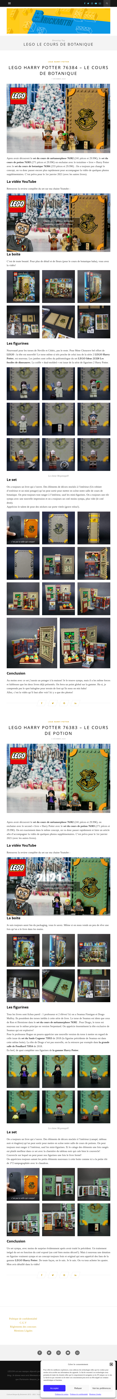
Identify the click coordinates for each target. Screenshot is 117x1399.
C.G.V (23, 1322)
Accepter (54, 1388)
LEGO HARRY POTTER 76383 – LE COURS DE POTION (59, 730)
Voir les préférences (101, 1388)
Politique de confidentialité (79, 1394)
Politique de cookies (61, 1394)
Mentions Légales (95, 1394)
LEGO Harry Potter (58, 62)
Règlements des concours (23, 1326)
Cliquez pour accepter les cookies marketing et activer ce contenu (58, 222)
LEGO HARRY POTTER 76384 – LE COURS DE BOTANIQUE (59, 70)
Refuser (78, 1388)
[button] (111, 1364)
